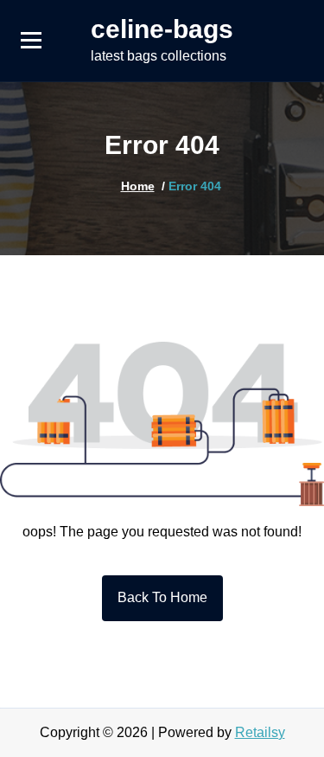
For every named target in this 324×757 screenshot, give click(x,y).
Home (138, 186)
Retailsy (260, 732)
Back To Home (162, 597)
